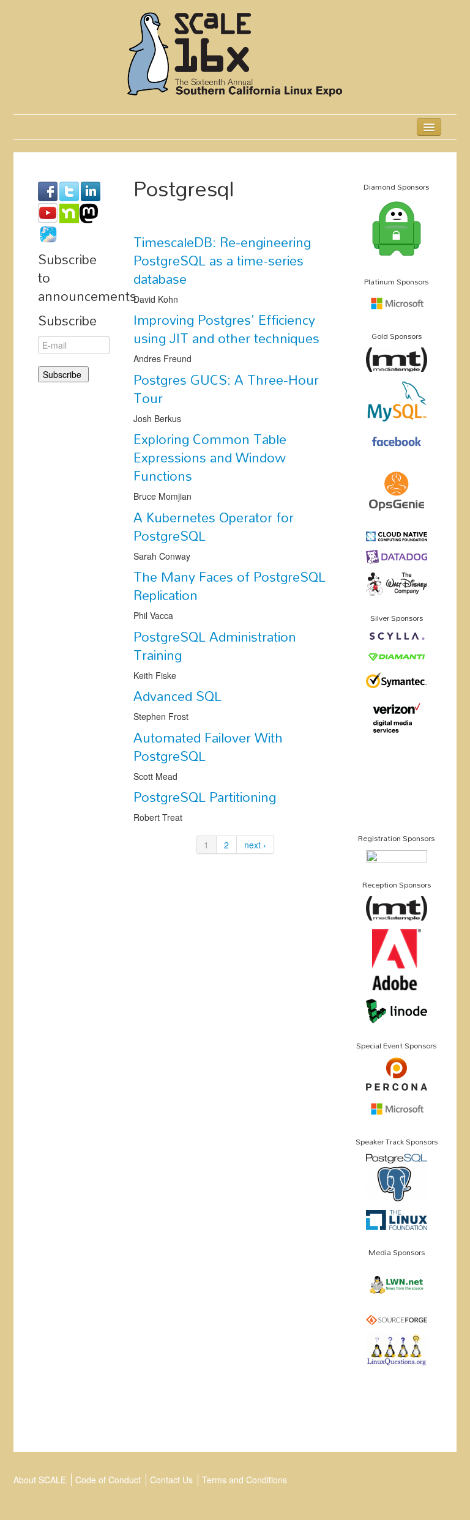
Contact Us (171, 1480)
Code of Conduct (108, 1480)
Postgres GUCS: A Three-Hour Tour (226, 389)
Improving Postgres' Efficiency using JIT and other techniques (226, 329)
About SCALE (39, 1480)
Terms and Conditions (244, 1480)
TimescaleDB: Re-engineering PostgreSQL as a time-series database (222, 260)
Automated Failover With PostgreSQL (208, 746)
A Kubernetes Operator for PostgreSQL (213, 526)
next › (255, 845)
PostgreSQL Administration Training (214, 646)
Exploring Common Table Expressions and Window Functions (209, 457)
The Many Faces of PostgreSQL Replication (229, 586)
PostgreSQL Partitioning (204, 797)
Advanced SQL (177, 696)
